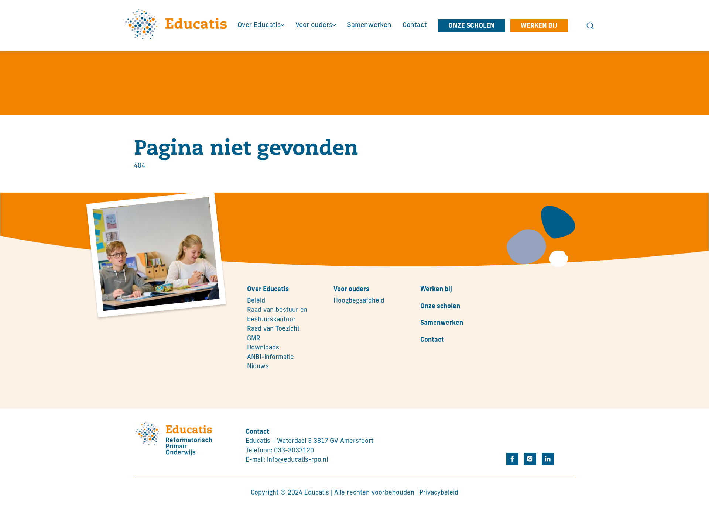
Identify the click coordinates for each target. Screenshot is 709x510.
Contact (432, 340)
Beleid (256, 301)
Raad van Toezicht (273, 329)
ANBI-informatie (270, 357)
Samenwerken (441, 323)
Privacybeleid (438, 493)
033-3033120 (294, 451)
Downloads (263, 348)
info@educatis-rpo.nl (297, 460)
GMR (253, 338)
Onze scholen (440, 306)
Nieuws (258, 366)
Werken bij (436, 289)
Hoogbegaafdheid (358, 301)
